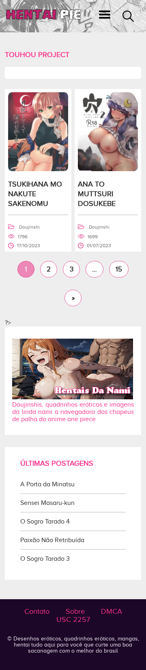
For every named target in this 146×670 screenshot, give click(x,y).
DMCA (111, 611)
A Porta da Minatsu (47, 484)
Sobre (75, 611)
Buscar (128, 16)
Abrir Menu (104, 16)
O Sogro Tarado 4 (45, 521)
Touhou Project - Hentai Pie (43, 16)
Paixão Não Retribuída (52, 540)
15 (119, 269)
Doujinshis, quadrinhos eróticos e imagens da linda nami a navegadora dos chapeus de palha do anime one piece (73, 412)
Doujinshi (29, 227)
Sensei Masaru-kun (47, 503)
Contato (36, 611)
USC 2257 (73, 619)
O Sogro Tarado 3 (45, 558)
